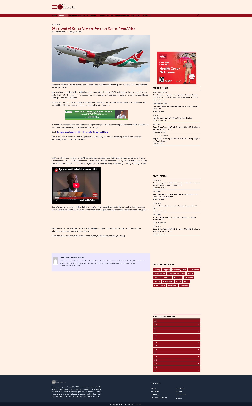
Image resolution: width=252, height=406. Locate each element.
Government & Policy (159, 398)
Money (178, 281)
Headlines (178, 277)
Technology (184, 285)
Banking (157, 270)
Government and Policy (162, 277)
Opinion (186, 281)
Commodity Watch (179, 270)
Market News (168, 281)
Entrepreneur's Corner (176, 274)
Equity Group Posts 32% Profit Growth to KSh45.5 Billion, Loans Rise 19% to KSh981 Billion (176, 128)
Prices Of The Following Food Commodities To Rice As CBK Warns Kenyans (174, 218)
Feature (190, 274)
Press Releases (159, 285)
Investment (188, 277)
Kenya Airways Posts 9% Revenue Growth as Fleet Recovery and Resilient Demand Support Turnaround (176, 184)
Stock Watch (172, 285)
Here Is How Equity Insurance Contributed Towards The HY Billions (175, 207)
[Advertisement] (164, 6)
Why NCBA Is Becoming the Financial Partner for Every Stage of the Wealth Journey (176, 139)
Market (153, 388)
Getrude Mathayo (158, 111)
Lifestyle (157, 281)
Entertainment (159, 274)
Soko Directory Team (60, 32)
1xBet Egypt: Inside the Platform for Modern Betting (172, 118)
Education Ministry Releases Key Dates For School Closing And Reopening (176, 107)
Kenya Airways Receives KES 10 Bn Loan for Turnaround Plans (82, 132)
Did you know (194, 270)
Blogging (166, 270)
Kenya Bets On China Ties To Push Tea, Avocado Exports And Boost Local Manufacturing (175, 195)
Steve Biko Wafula (158, 100)
